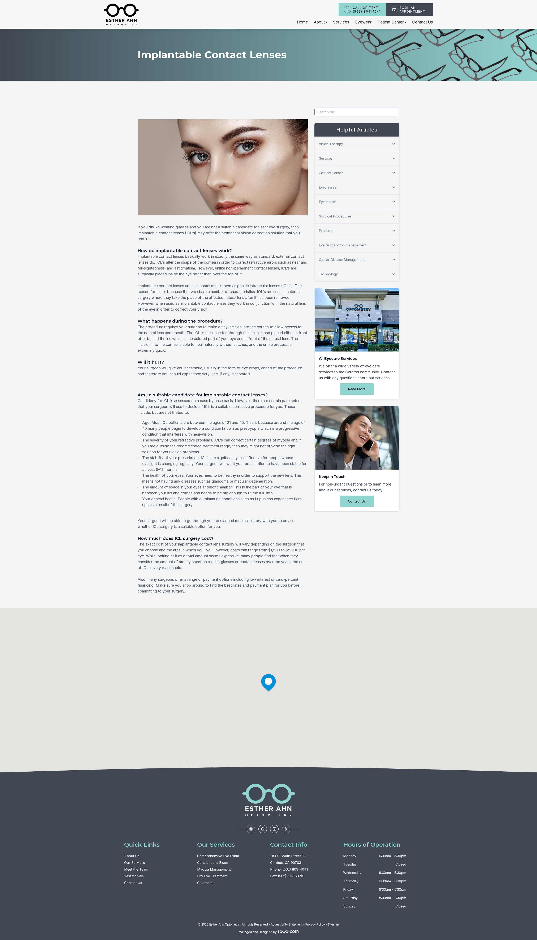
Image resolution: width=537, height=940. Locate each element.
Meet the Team (136, 869)
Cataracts (204, 883)
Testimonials (134, 876)
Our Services (134, 863)
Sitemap (333, 924)
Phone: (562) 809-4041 (289, 869)
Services (341, 22)
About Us (131, 856)
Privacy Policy (315, 924)
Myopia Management (214, 869)
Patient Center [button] (391, 22)
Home (302, 22)
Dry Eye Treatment (212, 876)
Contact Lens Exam (212, 863)
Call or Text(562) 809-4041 (367, 9)
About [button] (319, 22)
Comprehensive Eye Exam (218, 856)
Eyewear (363, 22)
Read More (357, 389)
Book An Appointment (412, 9)
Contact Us (422, 22)
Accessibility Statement (286, 924)
